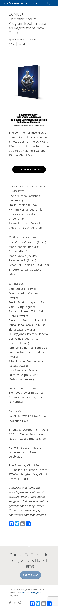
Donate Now (30, 575)
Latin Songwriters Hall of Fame (20, 3)
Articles (23, 44)
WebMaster (18, 39)
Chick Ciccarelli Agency (30, 592)
